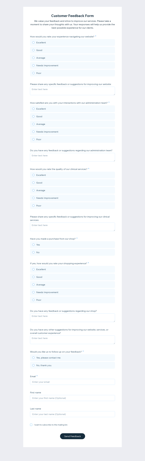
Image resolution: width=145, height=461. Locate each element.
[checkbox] (31, 424)
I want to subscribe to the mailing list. (51, 424)
